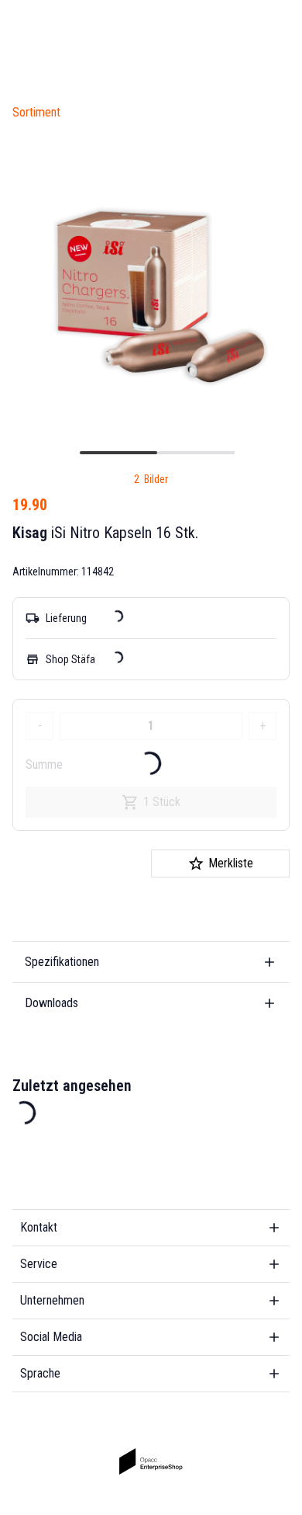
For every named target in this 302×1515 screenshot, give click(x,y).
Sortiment (36, 112)
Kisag (29, 532)
